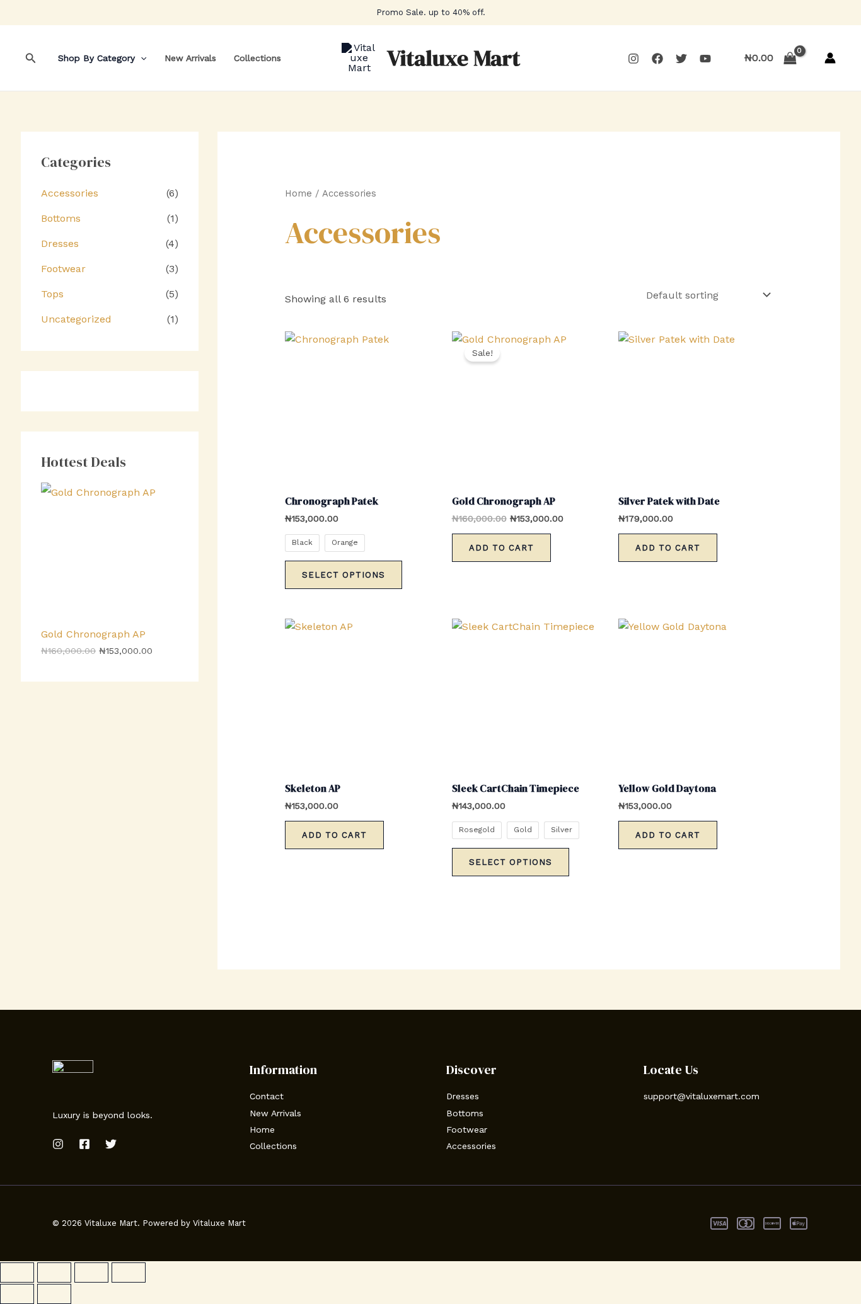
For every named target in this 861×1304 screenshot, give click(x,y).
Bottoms (61, 218)
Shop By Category (96, 58)
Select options (343, 575)
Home (298, 193)
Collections (257, 58)
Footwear (63, 269)
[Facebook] (657, 58)
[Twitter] (681, 58)
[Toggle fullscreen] (54, 1272)
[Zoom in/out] (17, 1272)
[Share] (91, 1272)
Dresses (60, 243)
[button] (31, 58)
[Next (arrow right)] (54, 1294)
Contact (267, 1096)
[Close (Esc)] (129, 1272)
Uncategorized (76, 319)
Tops (52, 294)
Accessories (69, 193)
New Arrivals (190, 58)
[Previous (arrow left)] (17, 1294)
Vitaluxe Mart (453, 58)
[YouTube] (705, 58)
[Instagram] (633, 58)
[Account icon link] (830, 58)
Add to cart (501, 547)
